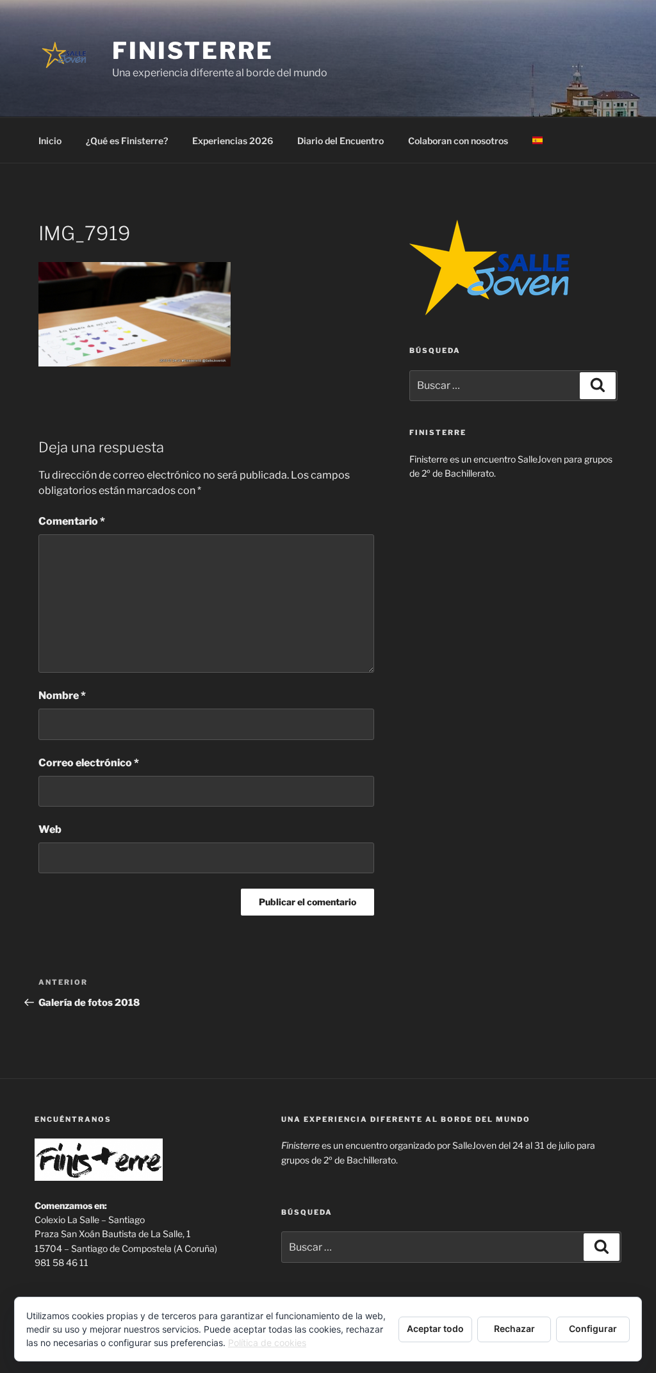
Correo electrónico (88, 763)
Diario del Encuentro (340, 140)
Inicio (50, 140)
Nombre (62, 695)
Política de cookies (267, 1342)
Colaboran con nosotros (458, 140)
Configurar (593, 1328)
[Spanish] (537, 140)
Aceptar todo (435, 1328)
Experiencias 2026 (232, 140)
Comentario (71, 521)
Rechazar (514, 1328)
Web (50, 829)
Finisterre (193, 51)
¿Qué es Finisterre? (127, 140)
